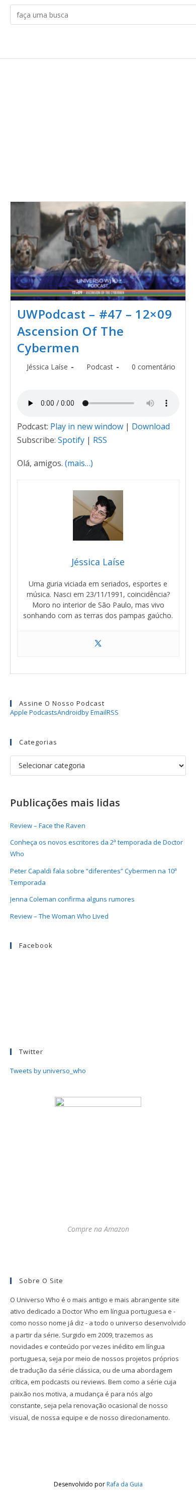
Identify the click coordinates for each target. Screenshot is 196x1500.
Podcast (99, 366)
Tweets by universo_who (48, 1070)
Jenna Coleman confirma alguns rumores (72, 899)
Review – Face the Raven (47, 825)
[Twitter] (98, 644)
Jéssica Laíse (47, 366)
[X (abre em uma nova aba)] (59, 43)
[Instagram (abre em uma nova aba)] (90, 43)
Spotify (71, 439)
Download (151, 426)
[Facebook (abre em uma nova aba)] (74, 43)
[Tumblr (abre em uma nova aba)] (106, 43)
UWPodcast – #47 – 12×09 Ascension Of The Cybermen (94, 331)
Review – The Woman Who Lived (59, 916)
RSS (100, 439)
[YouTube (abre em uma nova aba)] (121, 43)
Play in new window (86, 426)
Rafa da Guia (125, 1484)
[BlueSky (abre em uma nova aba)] (137, 43)
